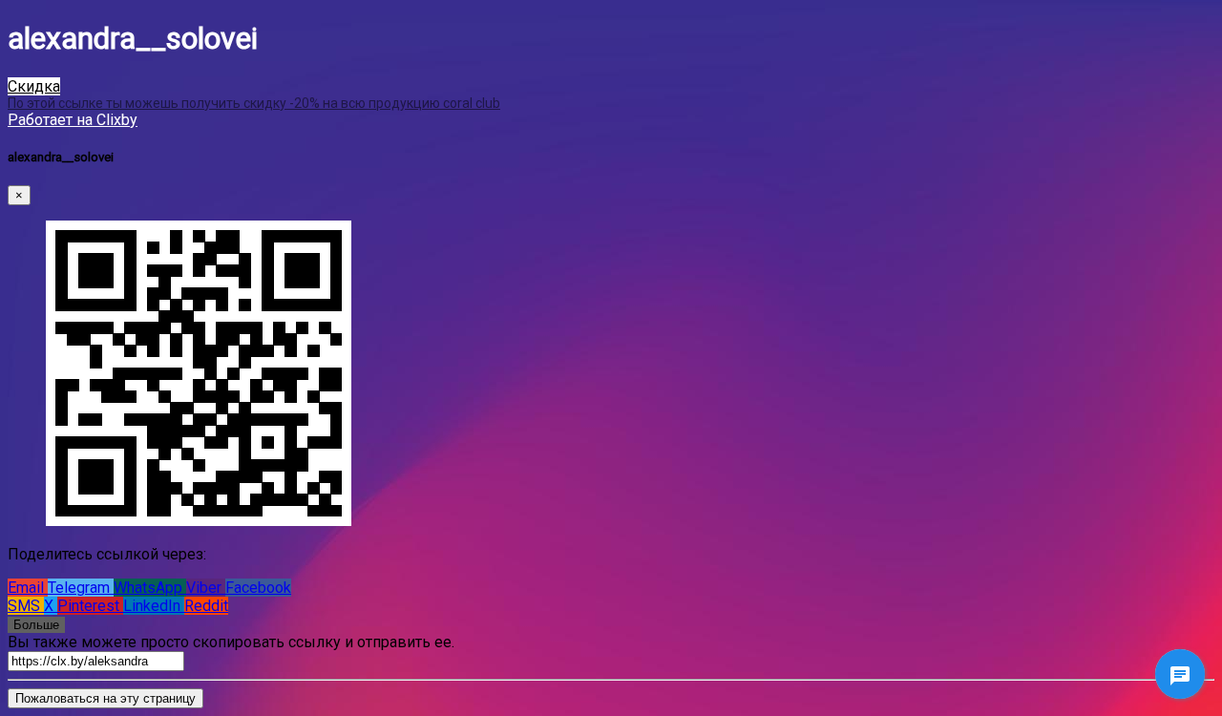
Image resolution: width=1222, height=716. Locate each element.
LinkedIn (153, 606)
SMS (26, 606)
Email (28, 588)
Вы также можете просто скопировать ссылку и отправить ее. (231, 642)
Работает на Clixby (72, 120)
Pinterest (90, 606)
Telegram (81, 588)
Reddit (206, 606)
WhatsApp (150, 588)
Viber (205, 588)
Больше (36, 625)
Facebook (258, 588)
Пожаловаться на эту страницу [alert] (105, 698)
